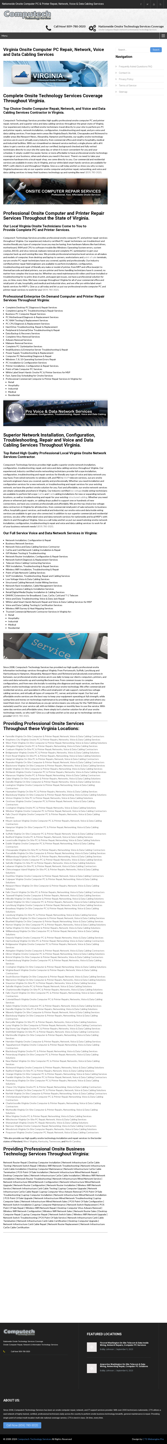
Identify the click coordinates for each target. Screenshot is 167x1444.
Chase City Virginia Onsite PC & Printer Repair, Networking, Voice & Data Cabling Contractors (53, 1087)
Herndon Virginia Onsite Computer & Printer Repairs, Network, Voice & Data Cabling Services (53, 1041)
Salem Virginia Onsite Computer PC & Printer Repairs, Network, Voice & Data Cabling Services (53, 1005)
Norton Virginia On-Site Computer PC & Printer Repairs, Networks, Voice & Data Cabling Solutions (56, 924)
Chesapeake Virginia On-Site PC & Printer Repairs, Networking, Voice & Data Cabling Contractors (55, 850)
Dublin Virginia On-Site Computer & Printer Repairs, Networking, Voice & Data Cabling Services (54, 768)
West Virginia (30, 1141)
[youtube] (154, 4)
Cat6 (51, 494)
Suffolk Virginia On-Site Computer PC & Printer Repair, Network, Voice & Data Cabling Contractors (56, 833)
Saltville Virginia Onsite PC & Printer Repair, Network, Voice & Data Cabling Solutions (49, 986)
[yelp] (160, 4)
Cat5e (41, 494)
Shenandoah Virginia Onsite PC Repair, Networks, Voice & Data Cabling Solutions (47, 1122)
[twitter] (147, 4)
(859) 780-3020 (93, 172)
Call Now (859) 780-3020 (22, 1425)
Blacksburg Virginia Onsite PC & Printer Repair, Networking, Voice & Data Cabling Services (52, 1051)
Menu (5, 35)
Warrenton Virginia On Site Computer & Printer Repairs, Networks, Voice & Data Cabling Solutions (56, 979)
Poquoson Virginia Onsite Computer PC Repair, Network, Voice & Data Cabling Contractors (52, 1132)
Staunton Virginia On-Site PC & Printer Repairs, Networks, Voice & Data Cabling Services (51, 983)
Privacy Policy (126, 79)
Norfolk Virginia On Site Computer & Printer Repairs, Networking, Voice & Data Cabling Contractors (56, 1093)
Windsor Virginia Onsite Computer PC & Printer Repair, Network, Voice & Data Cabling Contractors (56, 811)
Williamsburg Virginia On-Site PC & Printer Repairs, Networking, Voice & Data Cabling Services (54, 856)
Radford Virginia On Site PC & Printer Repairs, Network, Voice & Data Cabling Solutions (50, 1070)
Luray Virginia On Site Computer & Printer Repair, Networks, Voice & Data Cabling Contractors (54, 1025)
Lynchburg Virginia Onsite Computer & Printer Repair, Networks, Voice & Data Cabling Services (54, 905)
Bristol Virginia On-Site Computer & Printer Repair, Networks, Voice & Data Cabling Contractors (54, 957)
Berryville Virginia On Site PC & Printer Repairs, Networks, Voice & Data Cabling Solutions (51, 1022)
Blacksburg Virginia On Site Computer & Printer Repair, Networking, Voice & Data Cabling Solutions (56, 794)
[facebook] (141, 4)
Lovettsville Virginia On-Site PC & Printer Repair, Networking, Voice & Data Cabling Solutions (53, 840)
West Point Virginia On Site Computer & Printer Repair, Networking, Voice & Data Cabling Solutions (56, 742)
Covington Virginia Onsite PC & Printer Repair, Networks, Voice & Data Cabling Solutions (51, 807)
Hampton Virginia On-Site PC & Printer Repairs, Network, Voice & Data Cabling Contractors (52, 759)
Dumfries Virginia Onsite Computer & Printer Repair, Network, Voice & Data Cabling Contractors (55, 876)
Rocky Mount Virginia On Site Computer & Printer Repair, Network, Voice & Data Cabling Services (55, 918)
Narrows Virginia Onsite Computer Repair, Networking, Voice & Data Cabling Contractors (51, 1126)
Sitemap (123, 92)
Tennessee (55, 1141)
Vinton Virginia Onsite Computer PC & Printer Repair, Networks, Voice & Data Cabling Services (54, 859)
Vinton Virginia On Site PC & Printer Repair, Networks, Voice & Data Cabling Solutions (49, 798)
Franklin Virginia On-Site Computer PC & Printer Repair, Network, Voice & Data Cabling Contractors (56, 1077)
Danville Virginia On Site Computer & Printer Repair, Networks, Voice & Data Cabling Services (53, 781)
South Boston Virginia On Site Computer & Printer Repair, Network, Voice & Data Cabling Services (55, 976)
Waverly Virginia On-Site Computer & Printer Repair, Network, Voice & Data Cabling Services (53, 1012)
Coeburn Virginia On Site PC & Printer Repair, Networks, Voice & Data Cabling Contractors (52, 749)
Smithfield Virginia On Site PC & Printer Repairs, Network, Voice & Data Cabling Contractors (52, 1031)
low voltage (76, 490)
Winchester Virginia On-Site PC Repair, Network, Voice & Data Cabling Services (46, 1119)
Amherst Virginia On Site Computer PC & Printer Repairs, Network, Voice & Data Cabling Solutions (56, 1090)
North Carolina (73, 1141)
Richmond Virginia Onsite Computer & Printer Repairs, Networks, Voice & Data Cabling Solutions (55, 1067)
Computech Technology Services (34, 1439)
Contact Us (124, 73)
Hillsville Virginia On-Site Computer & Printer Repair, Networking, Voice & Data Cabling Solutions (55, 898)
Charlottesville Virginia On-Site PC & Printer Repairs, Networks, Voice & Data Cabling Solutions (54, 989)
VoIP (66, 477)
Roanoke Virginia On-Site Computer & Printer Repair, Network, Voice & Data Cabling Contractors (55, 762)
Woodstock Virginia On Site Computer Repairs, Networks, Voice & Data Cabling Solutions (51, 1129)
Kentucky (43, 1141)
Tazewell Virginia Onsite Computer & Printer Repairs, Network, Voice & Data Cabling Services (53, 895)
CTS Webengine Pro (153, 1439)
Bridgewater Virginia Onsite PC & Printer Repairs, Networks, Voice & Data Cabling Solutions (52, 752)
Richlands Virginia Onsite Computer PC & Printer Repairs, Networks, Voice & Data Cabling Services (56, 772)
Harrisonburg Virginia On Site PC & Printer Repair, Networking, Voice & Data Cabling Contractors (55, 940)
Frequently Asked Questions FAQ (135, 66)
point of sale (90, 257)
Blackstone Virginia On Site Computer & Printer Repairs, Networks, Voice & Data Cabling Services (55, 765)
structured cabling (77, 497)
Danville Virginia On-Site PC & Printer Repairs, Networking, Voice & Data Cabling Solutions (52, 1009)
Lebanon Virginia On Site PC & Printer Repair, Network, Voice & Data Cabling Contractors (51, 866)
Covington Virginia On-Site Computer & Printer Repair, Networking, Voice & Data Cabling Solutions (56, 966)
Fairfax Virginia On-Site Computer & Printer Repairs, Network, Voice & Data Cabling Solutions (53, 927)
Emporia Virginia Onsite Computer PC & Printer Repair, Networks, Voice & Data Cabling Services (54, 937)
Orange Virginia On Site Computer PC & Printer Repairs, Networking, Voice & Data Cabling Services (56, 1074)
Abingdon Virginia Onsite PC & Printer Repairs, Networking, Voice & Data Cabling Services (52, 746)
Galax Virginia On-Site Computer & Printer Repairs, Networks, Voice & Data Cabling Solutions (53, 778)
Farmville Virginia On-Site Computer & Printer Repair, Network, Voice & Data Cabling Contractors (55, 736)
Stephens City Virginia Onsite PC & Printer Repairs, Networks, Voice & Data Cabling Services (53, 739)
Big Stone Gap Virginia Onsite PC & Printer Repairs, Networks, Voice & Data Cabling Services (53, 1028)
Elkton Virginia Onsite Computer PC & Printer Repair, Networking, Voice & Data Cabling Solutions (55, 953)
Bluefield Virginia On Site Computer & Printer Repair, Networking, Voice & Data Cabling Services (54, 921)
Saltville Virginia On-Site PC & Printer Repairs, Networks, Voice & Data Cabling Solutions (50, 863)
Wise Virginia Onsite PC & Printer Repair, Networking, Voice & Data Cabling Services (48, 1116)
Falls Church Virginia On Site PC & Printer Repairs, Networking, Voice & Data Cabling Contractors (55, 892)
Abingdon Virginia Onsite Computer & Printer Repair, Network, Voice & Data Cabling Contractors (55, 950)
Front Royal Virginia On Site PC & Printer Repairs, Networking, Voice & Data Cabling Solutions (53, 755)
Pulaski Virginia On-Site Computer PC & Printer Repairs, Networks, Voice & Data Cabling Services (55, 901)
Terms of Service (127, 85)
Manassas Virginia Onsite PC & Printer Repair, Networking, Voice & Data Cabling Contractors (53, 775)
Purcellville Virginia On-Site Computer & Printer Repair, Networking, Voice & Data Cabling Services (56, 853)
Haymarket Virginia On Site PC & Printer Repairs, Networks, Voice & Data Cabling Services (51, 791)
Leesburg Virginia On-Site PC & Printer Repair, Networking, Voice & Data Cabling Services (51, 914)
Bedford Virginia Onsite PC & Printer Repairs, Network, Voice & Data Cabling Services (49, 837)
